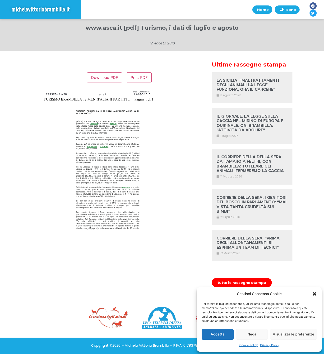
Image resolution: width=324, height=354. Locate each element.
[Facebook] (313, 6)
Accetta (218, 334)
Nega (251, 334)
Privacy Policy (269, 345)
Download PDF (104, 77)
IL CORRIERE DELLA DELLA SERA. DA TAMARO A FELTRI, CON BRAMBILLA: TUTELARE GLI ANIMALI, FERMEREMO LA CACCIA (250, 164)
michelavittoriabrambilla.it (40, 9)
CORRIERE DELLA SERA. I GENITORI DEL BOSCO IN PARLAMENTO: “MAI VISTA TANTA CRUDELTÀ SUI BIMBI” (252, 204)
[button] (314, 294)
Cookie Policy (248, 345)
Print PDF (139, 77)
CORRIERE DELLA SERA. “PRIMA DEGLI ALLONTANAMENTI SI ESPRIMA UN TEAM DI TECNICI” (248, 242)
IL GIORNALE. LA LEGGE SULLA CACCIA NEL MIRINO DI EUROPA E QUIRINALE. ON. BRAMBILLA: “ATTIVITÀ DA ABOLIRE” (250, 123)
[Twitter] (313, 13)
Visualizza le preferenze (293, 334)
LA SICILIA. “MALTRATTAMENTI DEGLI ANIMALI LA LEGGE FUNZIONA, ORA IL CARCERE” (248, 85)
